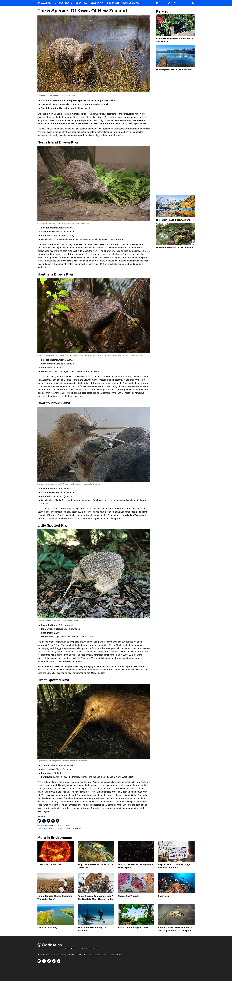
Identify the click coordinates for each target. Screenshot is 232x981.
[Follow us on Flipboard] (39, 961)
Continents (65, 3)
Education (113, 3)
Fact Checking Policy (84, 955)
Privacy (55, 955)
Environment (66, 825)
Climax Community (47, 927)
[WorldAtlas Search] (193, 3)
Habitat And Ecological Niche (133, 927)
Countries (81, 3)
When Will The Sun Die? (49, 864)
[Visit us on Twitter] (49, 961)
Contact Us (47, 955)
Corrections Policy (100, 955)
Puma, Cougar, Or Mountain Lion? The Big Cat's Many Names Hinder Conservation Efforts (95, 899)
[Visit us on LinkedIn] (58, 961)
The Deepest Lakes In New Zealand (174, 69)
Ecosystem (164, 896)
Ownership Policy (115, 955)
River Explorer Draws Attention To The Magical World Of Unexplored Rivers (175, 930)
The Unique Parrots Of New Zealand (174, 247)
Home (39, 955)
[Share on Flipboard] (39, 821)
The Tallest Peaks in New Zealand (173, 220)
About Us (71, 955)
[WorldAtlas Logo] (47, 3)
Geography (97, 3)
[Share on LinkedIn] (57, 821)
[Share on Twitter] (48, 821)
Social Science (130, 3)
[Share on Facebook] (44, 821)
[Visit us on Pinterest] (54, 961)
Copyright (63, 955)
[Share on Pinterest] (53, 821)
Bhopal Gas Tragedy (128, 896)
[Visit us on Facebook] (44, 961)
